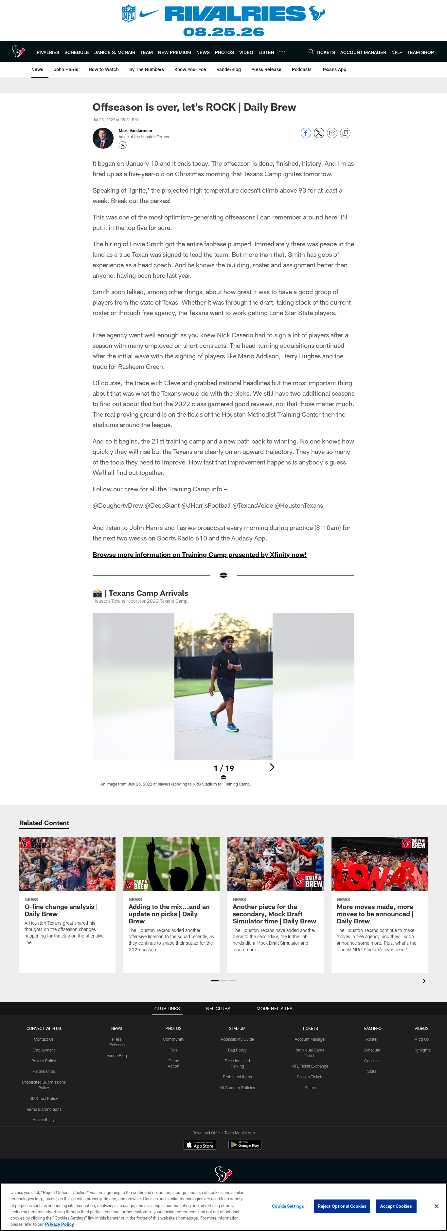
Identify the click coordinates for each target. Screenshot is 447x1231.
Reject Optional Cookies (342, 1206)
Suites (310, 1087)
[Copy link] (345, 133)
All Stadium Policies (237, 1087)
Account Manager (310, 1039)
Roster (372, 1039)
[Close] (436, 1206)
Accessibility (44, 1119)
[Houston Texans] (223, 1175)
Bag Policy (237, 1050)
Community (173, 1039)
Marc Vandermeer (135, 130)
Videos (422, 1028)
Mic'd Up (421, 1039)
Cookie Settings (288, 1206)
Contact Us (44, 1039)
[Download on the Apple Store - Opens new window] (200, 1145)
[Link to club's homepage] (18, 51)
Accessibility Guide (237, 1039)
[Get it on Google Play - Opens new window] (245, 1148)
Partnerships (44, 1071)
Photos (174, 1028)
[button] (214, 980)
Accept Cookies (396, 1206)
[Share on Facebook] (306, 136)
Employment (43, 1050)
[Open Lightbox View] (223, 703)
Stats (371, 1071)
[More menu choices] (282, 51)
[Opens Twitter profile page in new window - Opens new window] (123, 145)
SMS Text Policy (43, 1098)
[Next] (272, 767)
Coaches (372, 1060)
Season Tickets (310, 1076)
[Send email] (332, 136)
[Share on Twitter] (319, 136)
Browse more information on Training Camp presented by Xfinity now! (200, 554)
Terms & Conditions (44, 1109)
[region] (223, 1207)
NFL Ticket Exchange (310, 1066)
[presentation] (425, 981)
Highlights (422, 1050)
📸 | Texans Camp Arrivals (140, 592)
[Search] (311, 51)
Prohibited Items (237, 1076)
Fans (174, 1050)
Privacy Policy (43, 1060)
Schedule (372, 1050)
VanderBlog (117, 1055)
